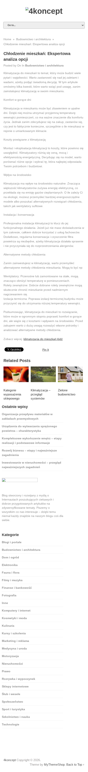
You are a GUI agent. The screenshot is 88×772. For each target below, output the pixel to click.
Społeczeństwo (12, 701)
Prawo (6, 671)
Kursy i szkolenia (14, 633)
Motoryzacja (10, 656)
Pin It (45, 349)
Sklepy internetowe (15, 686)
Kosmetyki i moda (14, 618)
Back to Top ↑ (75, 764)
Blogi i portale (11, 542)
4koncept (9, 760)
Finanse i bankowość (17, 587)
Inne (5, 603)
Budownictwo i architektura (44, 65)
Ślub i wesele (11, 694)
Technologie (10, 724)
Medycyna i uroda (14, 648)
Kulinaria (8, 625)
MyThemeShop (54, 764)
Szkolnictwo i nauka (16, 716)
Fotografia (9, 595)
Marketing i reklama (15, 641)
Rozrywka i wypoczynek (18, 678)
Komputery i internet (16, 610)
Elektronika (10, 565)
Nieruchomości (12, 663)
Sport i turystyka (13, 709)
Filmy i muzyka (12, 580)
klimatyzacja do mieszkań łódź (43, 339)
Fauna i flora (10, 572)
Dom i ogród (10, 557)
